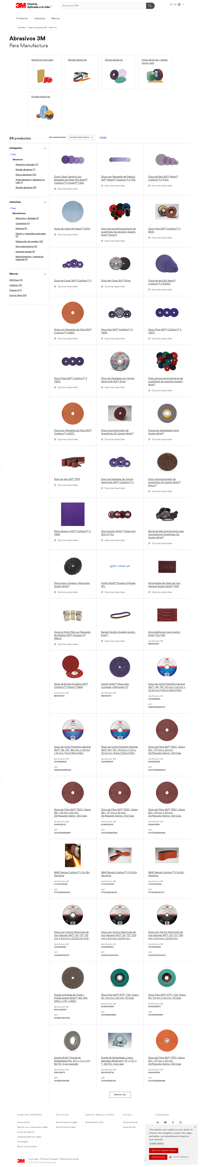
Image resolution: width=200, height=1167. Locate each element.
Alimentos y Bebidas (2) (27, 218)
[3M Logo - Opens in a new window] (34, 5)
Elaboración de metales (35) (29, 241)
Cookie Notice (157, 1143)
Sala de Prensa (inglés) (66, 1127)
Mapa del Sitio (129, 1127)
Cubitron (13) (15, 285)
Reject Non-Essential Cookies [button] (164, 1151)
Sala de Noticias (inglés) (66, 1122)
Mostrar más (120, 1095)
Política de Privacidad (49, 1159)
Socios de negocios (25, 1132)
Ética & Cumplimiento (27, 1147)
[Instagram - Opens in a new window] (180, 1122)
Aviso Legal (33, 1159)
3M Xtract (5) (16, 280)
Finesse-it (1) (15, 290)
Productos (22, 18)
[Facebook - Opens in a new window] (173, 1122)
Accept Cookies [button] (158, 1157)
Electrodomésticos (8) (26, 246)
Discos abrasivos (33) (26, 175)
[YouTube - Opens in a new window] (165, 1122)
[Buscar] (150, 6)
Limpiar (103, 137)
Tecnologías (22, 1142)
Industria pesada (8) (25, 252)
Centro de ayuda (130, 1122)
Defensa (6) (21, 228)
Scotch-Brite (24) (18, 295)
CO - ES (173, 5)
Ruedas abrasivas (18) (26, 188)
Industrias (39, 18)
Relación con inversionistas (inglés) (32, 1127)
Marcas (55, 18)
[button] (179, 1157)
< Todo (12, 154)
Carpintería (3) (23, 223)
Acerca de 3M (23, 1122)
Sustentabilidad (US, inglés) (29, 1137)
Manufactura (79, 137)
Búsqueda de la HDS (94, 1122)
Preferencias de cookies (69, 1159)
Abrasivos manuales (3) (27, 165)
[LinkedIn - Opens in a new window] (157, 1122)
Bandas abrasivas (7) (25, 170)
